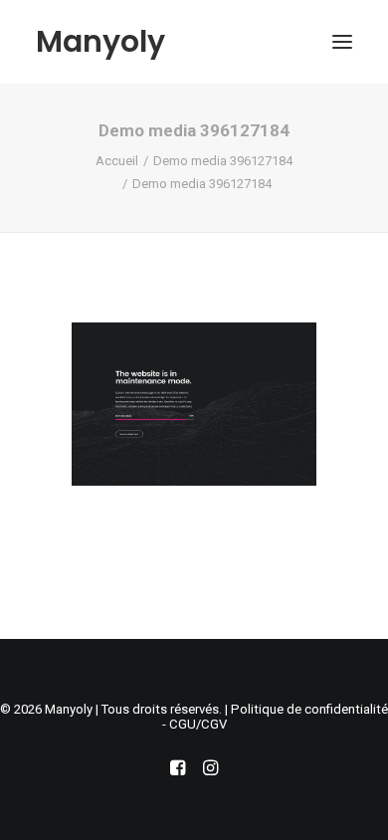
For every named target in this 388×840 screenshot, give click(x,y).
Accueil (117, 160)
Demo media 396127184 (222, 160)
